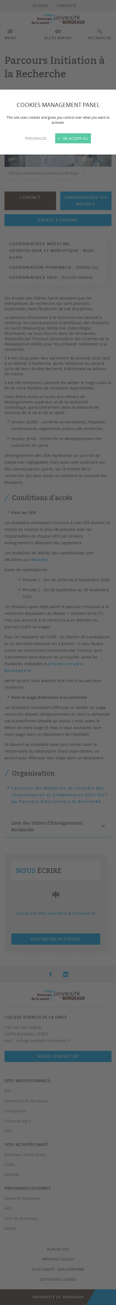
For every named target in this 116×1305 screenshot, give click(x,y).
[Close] (58, 652)
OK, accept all (75, 138)
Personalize (36, 138)
